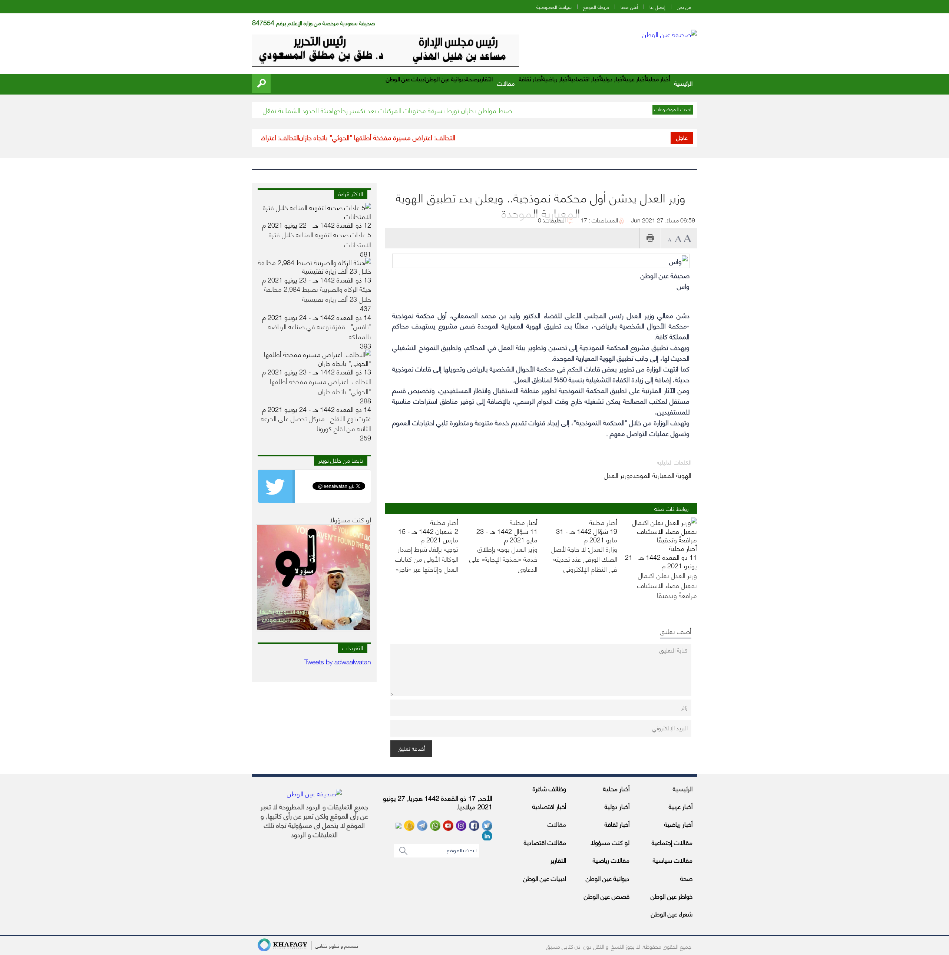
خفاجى (321, 945)
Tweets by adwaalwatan (337, 661)
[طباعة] (650, 238)
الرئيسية (683, 82)
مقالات (506, 82)
